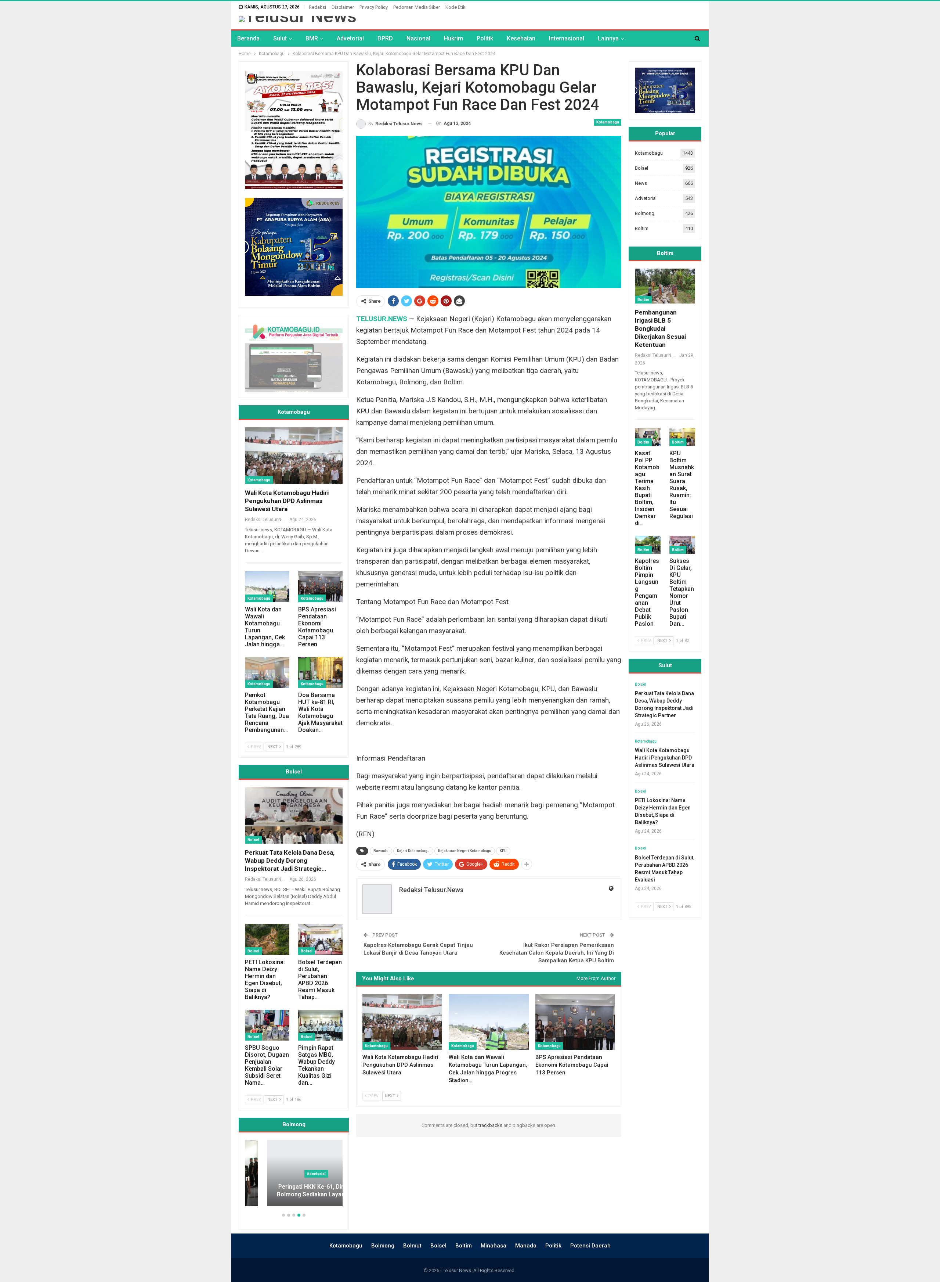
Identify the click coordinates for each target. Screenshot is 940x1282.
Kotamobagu (607, 122)
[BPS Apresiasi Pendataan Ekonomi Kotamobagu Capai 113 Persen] (575, 1022)
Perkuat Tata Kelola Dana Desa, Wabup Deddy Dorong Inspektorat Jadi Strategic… (290, 860)
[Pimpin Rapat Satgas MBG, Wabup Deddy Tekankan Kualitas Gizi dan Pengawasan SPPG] (320, 1025)
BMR (312, 38)
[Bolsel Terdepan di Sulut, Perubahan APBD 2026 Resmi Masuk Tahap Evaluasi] (320, 939)
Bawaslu (380, 851)
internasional (566, 38)
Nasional (418, 38)
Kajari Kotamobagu (413, 851)
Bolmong (644, 213)
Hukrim (453, 38)
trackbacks (490, 1125)
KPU (503, 851)
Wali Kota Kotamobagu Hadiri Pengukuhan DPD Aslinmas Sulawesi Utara (287, 501)
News (641, 183)
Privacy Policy (373, 7)
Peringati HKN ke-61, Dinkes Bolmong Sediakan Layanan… (293, 1191)
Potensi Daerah (590, 1245)
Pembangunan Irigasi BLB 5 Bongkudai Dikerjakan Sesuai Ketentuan (660, 328)
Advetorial (350, 38)
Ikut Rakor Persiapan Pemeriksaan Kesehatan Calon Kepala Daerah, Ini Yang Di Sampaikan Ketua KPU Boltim (556, 953)
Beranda (248, 38)
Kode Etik (455, 7)
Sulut (280, 38)
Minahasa (493, 1245)
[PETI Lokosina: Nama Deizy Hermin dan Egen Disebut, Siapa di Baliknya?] (267, 939)
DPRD (385, 38)
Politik (485, 38)
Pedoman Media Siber (416, 7)
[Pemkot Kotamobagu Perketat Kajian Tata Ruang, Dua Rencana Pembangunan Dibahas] (267, 672)
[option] (294, 1177)
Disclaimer (343, 7)
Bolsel (253, 840)
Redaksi (317, 7)
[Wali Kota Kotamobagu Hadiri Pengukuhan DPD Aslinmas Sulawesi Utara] (402, 1022)
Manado (525, 1245)
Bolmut (412, 1245)
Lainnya (608, 38)
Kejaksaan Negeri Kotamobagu (464, 851)
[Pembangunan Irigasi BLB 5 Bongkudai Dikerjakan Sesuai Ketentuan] (665, 286)
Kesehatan (521, 38)
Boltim (641, 228)
